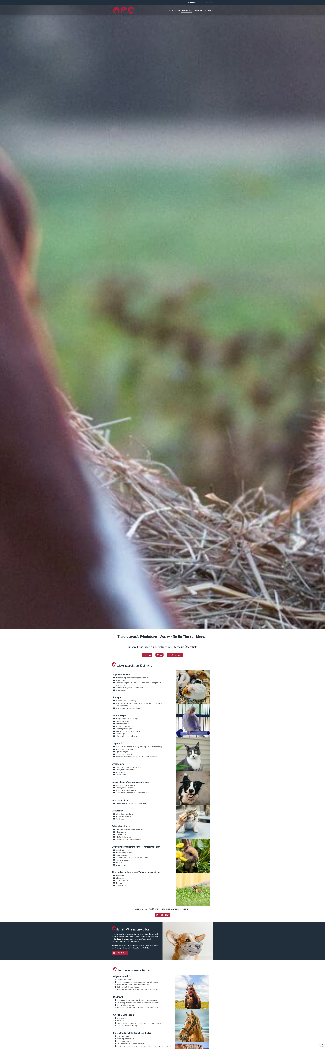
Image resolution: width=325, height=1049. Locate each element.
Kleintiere (147, 655)
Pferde (159, 655)
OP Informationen (174, 655)
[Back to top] (322, 1044)
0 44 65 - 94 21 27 (205, 3)
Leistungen (187, 10)
